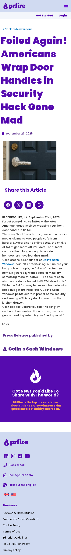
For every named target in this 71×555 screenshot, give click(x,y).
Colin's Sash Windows (35, 349)
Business (10, 505)
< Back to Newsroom (17, 29)
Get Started (44, 15)
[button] (66, 6)
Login (63, 15)
